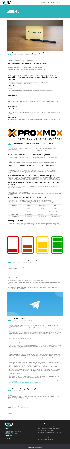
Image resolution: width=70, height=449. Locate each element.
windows (23, 262)
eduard (15, 54)
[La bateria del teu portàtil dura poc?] (35, 244)
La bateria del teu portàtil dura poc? (24, 261)
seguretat (25, 54)
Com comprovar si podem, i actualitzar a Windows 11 (47, 439)
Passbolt (13, 117)
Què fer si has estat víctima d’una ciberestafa (45, 430)
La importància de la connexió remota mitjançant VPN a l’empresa (49, 432)
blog (22, 320)
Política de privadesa (38, 447)
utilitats (28, 54)
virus (23, 390)
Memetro (17, 380)
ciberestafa (21, 54)
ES (9, 441)
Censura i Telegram (18, 318)
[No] (68, 446)
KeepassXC (14, 106)
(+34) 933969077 (10, 432)
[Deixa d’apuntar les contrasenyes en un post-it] (35, 35)
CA (6, 441)
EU (5, 441)
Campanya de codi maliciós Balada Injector (45, 437)
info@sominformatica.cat (13, 433)
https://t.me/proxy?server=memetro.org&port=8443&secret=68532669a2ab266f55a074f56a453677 (25, 382)
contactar (29, 227)
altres (20, 320)
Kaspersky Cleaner (18, 406)
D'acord (30, 447)
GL (8, 441)
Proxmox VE (24, 227)
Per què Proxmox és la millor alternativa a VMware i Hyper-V (32, 143)
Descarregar (10, 413)
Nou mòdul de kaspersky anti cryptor (24, 389)
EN (7, 441)
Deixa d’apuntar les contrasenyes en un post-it (28, 53)
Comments (34, 54)
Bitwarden (14, 95)
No (33, 447)
